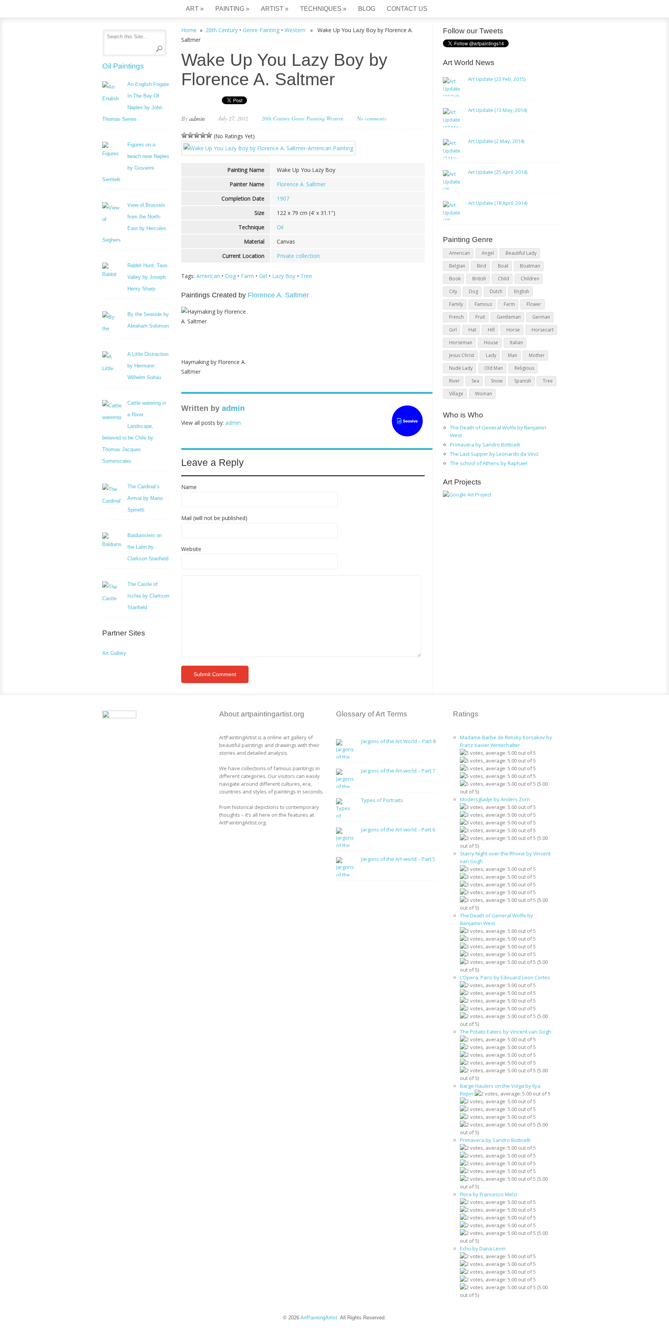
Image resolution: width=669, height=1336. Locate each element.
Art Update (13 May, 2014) (497, 109)
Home (189, 30)
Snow (497, 381)
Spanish (522, 381)
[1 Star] (184, 135)
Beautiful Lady (521, 253)
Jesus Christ (461, 355)
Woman (483, 393)
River (454, 381)
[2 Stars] (190, 135)
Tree (306, 276)
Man (512, 355)
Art (195, 8)
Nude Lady (461, 368)
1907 (283, 198)
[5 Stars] (209, 135)
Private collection (298, 255)
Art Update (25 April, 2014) (497, 171)
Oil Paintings (123, 66)
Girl (263, 276)
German (541, 317)
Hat (472, 329)
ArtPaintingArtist (131, 9)
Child (503, 278)
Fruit (480, 317)
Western (295, 30)
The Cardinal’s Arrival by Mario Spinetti (145, 498)
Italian (516, 342)
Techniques (323, 8)
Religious (524, 368)
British (479, 278)
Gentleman (509, 317)
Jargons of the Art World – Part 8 (398, 741)
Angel (488, 253)
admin (197, 118)
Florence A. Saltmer (301, 184)
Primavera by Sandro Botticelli (485, 444)
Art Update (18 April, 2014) (497, 202)
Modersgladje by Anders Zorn (495, 799)
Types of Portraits (382, 800)
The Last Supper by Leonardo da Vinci (494, 453)
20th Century (222, 30)
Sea (475, 381)
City (453, 291)
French (456, 317)
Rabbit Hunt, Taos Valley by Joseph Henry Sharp (147, 277)
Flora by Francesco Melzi (488, 1194)
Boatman (530, 266)
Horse (513, 329)
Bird (481, 266)
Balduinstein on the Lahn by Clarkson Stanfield (147, 547)
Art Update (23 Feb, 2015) (496, 79)
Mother (537, 355)
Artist (274, 8)
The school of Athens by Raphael (488, 463)
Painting (232, 8)
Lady (491, 355)
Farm (247, 276)
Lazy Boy (283, 276)
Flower (534, 304)
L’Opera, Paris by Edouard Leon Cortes (505, 977)
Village (456, 393)
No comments (371, 118)
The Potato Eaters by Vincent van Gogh (505, 1031)
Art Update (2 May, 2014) (496, 140)
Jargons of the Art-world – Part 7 (398, 770)
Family (456, 304)
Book (455, 278)
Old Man (493, 368)
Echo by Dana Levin (483, 1248)
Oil (280, 227)
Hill (491, 329)
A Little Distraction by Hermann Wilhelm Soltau (147, 365)
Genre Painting (261, 30)
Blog (366, 8)
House (491, 342)
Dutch (496, 291)
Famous (483, 304)
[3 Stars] (197, 135)
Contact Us (407, 8)
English (521, 291)
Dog (230, 276)
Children (530, 278)
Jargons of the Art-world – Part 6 (398, 829)
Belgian (457, 266)
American (208, 276)
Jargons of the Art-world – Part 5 (398, 858)
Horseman (460, 342)
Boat (503, 266)
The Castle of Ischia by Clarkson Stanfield (148, 595)
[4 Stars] (203, 135)
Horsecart (543, 329)
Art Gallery (114, 653)
